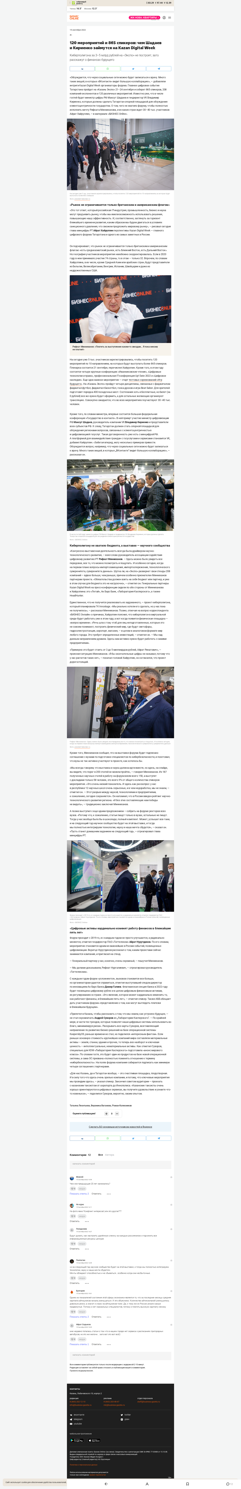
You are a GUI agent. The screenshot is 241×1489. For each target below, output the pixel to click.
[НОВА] (143, 17)
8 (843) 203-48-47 (111, 1402)
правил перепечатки (97, 1475)
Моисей (79, 1177)
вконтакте (78, 1414)
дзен (126, 1419)
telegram (77, 1419)
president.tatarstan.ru (82, 199)
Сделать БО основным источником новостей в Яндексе (120, 1126)
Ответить (96, 1193)
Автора (109, 1154)
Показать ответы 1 (79, 1344)
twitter (127, 1414)
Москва (87, 9)
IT (71, 35)
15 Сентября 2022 (78, 30)
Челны (73, 9)
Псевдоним (81, 1229)
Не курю (80, 1204)
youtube (77, 1423)
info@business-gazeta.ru (80, 1405)
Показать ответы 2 (79, 1194)
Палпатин (80, 1260)
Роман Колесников (122, 1105)
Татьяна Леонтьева (80, 1105)
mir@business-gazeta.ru (114, 1405)
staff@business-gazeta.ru (148, 1402)
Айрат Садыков (83, 1324)
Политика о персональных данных (83, 1465)
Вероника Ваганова (101, 1105)
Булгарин (80, 1291)
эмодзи (82, 1189)
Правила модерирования (81, 1371)
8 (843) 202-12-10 (77, 1402)
